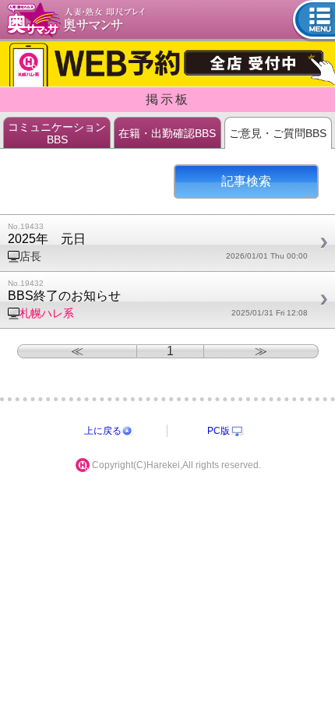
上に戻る (103, 430)
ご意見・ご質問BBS (277, 133)
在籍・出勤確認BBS (167, 133)
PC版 (218, 430)
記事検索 (246, 181)
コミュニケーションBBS (57, 133)
